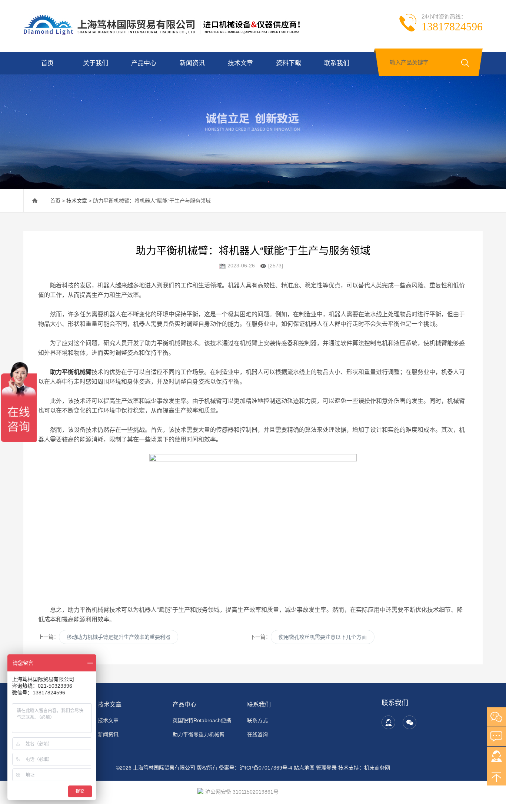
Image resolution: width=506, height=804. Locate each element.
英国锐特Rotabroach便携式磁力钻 (205, 720)
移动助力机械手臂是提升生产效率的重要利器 (118, 637)
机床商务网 (377, 768)
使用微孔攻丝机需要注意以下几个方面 (323, 637)
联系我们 (336, 63)
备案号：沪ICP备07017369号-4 (255, 768)
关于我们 (95, 63)
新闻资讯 (192, 63)
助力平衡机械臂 (70, 372)
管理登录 (326, 768)
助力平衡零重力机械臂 (198, 734)
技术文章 (240, 63)
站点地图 (304, 768)
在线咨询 (257, 734)
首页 (47, 63)
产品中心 (143, 63)
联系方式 (257, 720)
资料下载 (288, 63)
